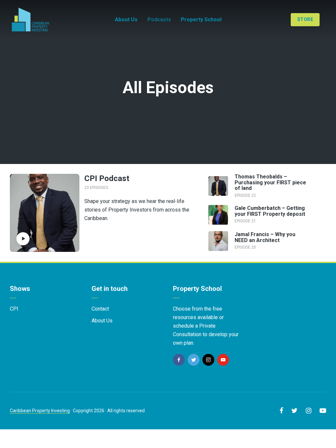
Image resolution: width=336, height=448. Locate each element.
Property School (201, 19)
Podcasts (159, 19)
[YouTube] (223, 360)
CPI (14, 309)
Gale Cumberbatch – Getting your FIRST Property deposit (270, 211)
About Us (126, 19)
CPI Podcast (106, 178)
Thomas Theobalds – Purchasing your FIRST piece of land (270, 182)
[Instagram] (208, 360)
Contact (100, 309)
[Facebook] (179, 360)
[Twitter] (194, 360)
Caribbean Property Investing (40, 410)
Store (305, 19)
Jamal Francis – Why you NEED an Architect (265, 237)
